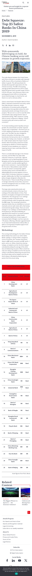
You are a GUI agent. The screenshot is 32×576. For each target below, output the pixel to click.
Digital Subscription (17, 553)
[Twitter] (3, 45)
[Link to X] (25, 560)
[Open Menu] (28, 3)
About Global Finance (9, 535)
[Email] (14, 45)
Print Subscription (17, 550)
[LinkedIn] (10, 45)
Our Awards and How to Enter (11, 521)
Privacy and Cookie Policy (10, 537)
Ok (16, 573)
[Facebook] (7, 45)
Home (3, 10)
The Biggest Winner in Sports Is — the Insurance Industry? (10, 502)
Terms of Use (7, 539)
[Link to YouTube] (19, 560)
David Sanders (13, 40)
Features (10, 10)
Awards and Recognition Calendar (13, 524)
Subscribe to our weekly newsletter (13, 528)
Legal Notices (7, 542)
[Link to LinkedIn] (13, 560)
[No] (30, 571)
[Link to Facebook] (7, 560)
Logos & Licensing (8, 526)
